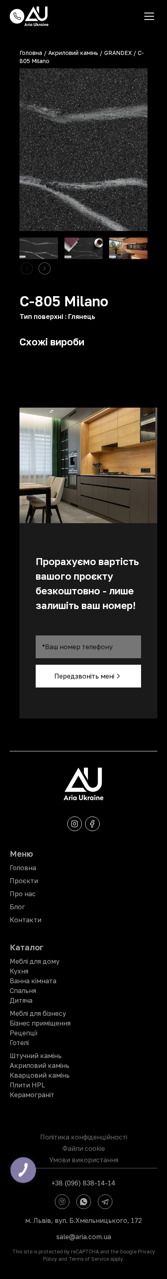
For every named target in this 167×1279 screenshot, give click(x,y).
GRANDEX (118, 52)
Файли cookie (83, 1148)
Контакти (25, 920)
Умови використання (83, 1160)
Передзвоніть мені (84, 676)
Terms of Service (89, 1259)
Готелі (19, 1043)
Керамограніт (32, 1095)
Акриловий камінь (73, 52)
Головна (30, 52)
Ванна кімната (33, 981)
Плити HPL (27, 1085)
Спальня (23, 991)
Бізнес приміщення (40, 1023)
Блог (17, 907)
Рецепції (23, 1033)
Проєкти (24, 881)
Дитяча (21, 1000)
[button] (44, 268)
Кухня (19, 971)
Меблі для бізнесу (38, 1013)
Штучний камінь (36, 1056)
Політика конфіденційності (83, 1137)
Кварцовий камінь (40, 1075)
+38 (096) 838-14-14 (83, 1183)
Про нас (23, 894)
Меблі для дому (35, 961)
